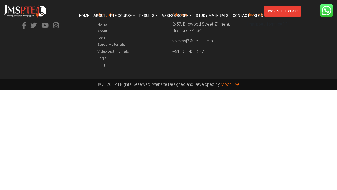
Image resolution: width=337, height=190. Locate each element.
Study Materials (212, 15)
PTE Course (121, 15)
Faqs (101, 58)
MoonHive (230, 84)
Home (84, 15)
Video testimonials (113, 51)
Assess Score (175, 15)
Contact (241, 15)
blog (258, 15)
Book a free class (283, 11)
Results (147, 15)
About (99, 15)
